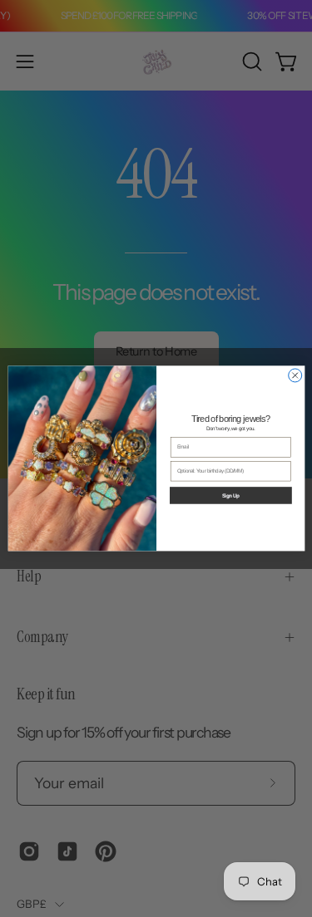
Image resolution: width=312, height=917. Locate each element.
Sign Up (230, 495)
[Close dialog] (294, 375)
